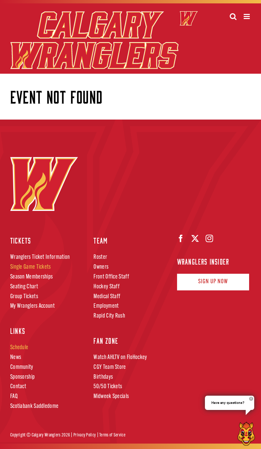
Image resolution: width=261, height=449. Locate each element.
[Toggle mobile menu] (247, 16)
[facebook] (181, 238)
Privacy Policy (84, 435)
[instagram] (209, 238)
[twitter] (195, 238)
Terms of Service (112, 435)
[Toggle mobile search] (233, 16)
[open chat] (247, 433)
